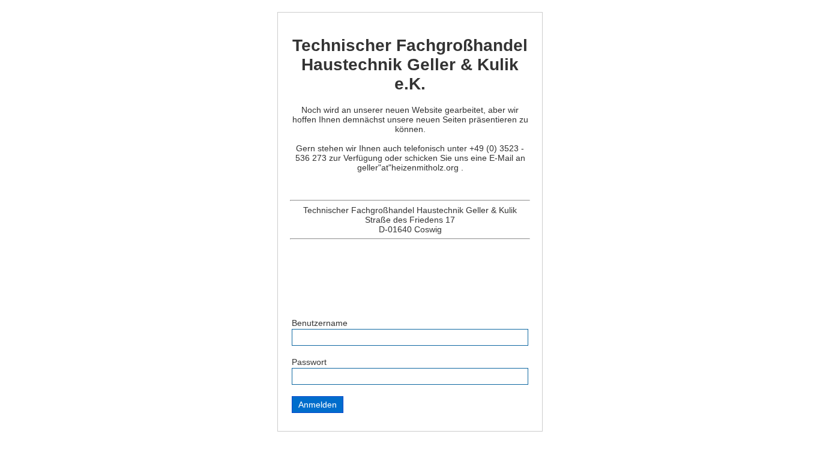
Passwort (309, 362)
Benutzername (320, 323)
